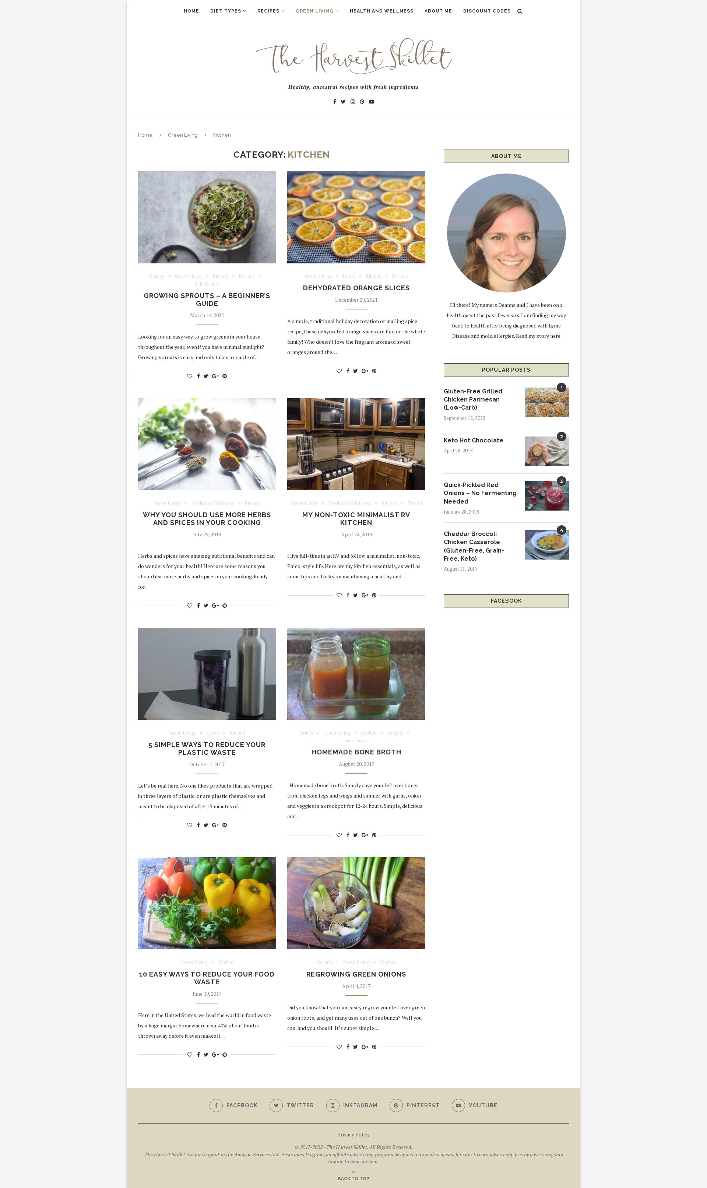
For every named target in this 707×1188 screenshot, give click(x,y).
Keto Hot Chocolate (473, 440)
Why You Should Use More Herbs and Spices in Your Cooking (207, 518)
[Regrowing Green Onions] (356, 903)
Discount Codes (487, 11)
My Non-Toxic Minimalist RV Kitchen (356, 518)
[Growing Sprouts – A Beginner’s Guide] (207, 217)
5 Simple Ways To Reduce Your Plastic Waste (206, 748)
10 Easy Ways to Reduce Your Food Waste (207, 978)
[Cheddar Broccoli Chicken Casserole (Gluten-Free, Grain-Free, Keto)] (547, 545)
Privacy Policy (353, 1134)
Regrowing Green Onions (356, 974)
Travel (415, 504)
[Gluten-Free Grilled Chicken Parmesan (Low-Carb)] (547, 402)
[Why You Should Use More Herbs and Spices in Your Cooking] (207, 444)
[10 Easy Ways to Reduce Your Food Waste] (207, 903)
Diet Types (225, 11)
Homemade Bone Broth (356, 752)
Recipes (268, 11)
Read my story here (538, 335)
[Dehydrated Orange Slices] (356, 217)
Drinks (306, 733)
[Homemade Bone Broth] (356, 674)
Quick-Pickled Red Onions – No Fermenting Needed (480, 493)
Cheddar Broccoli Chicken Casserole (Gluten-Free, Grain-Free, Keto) (474, 546)
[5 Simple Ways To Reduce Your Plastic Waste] (207, 674)
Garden (157, 277)
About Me (438, 11)
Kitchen (220, 277)
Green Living (315, 11)
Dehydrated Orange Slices (356, 288)
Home (191, 11)
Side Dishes (207, 284)
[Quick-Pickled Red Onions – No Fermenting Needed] (547, 496)
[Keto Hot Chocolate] (547, 451)
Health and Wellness (382, 11)
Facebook (506, 601)
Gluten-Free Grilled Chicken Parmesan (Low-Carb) (473, 399)
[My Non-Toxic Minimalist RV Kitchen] (356, 444)
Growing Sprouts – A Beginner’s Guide (207, 299)
